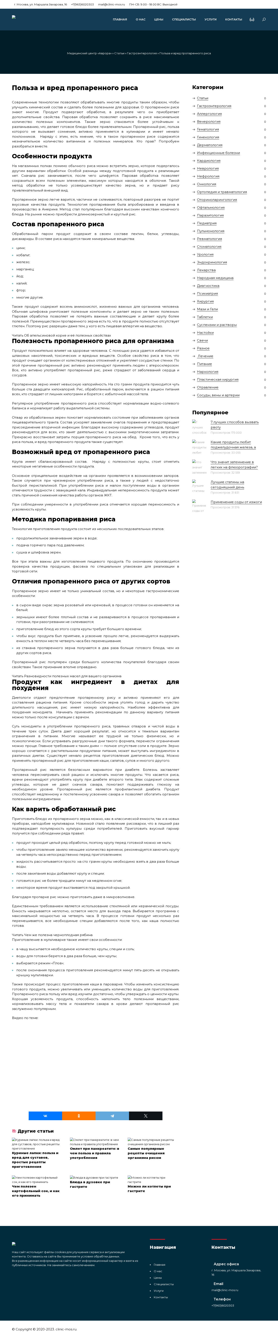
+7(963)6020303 (82, 4)
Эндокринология (212, 262)
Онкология (206, 184)
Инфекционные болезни (218, 153)
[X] (145, 1116)
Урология (205, 254)
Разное (203, 348)
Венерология (208, 121)
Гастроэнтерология (142, 53)
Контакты (233, 19)
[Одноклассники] (79, 1116)
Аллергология (209, 114)
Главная (120, 19)
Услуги (211, 19)
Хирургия (205, 301)
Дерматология (209, 145)
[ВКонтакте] (45, 1116)
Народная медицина (215, 278)
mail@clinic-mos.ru (111, 4)
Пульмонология (210, 231)
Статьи (119, 53)
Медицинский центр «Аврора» (89, 53)
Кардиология (208, 161)
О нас (141, 19)
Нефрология (208, 176)
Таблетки (205, 317)
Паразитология (210, 215)
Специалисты (184, 19)
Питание (204, 364)
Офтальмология (211, 207)
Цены (158, 19)
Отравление (207, 387)
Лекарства (206, 270)
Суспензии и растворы (217, 325)
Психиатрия (207, 293)
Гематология (208, 129)
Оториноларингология (217, 200)
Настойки (205, 332)
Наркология (207, 372)
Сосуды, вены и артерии (218, 395)
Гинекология (208, 137)
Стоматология (209, 246)
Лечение (205, 356)
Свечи (202, 340)
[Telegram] (112, 1116)
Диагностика (208, 286)
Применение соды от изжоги (236, 502)
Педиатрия (207, 223)
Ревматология (209, 239)
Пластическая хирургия (217, 379)
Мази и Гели (207, 309)
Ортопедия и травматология (222, 192)
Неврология (208, 168)
